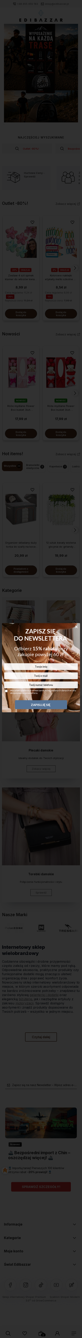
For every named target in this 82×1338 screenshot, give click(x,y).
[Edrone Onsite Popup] (41, 669)
